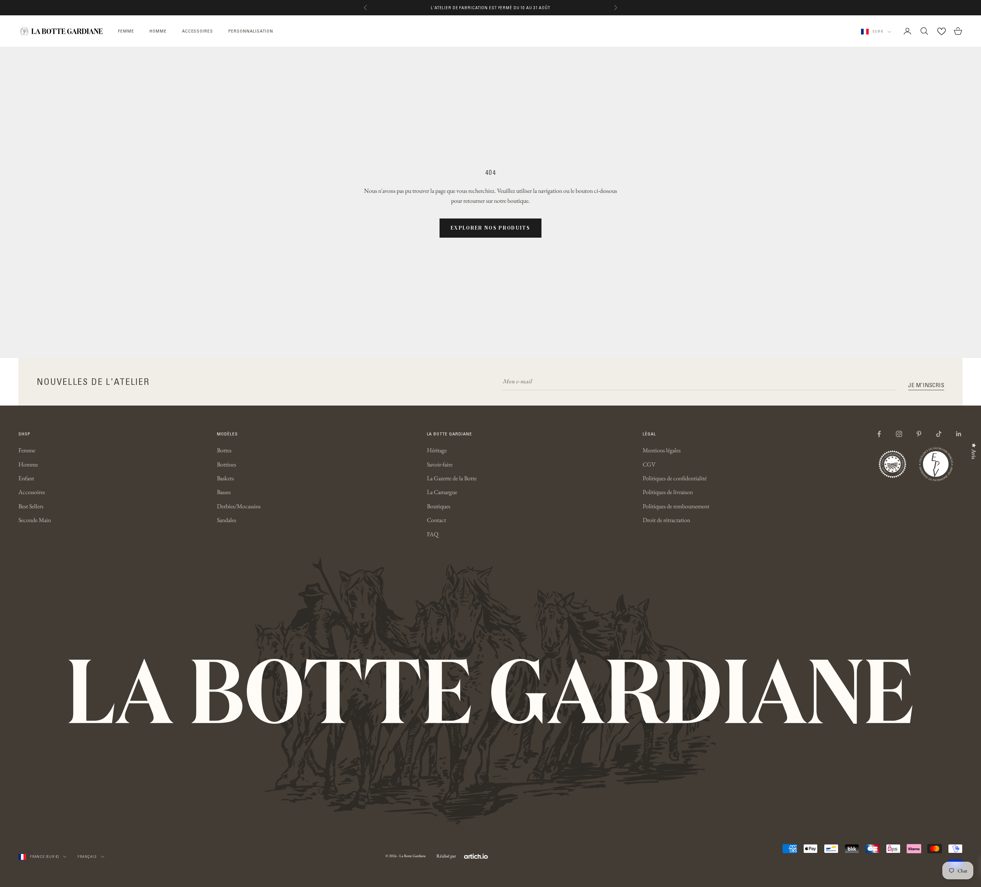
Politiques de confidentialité (675, 478)
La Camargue (442, 492)
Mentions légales (662, 450)
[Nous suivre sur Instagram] (899, 434)
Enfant (26, 478)
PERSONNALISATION (250, 31)
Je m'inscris (926, 385)
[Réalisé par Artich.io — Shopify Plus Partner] (476, 856)
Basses (224, 492)
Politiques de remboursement (676, 506)
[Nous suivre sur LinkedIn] (959, 434)
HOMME (158, 31)
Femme (26, 450)
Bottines (226, 464)
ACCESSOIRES (197, 31)
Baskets (225, 478)
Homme (28, 464)
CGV (649, 464)
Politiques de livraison (668, 492)
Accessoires (31, 492)
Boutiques (438, 506)
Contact (436, 520)
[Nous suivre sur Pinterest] (919, 434)
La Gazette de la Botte (452, 478)
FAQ (432, 534)
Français (87, 856)
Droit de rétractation (666, 520)
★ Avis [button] (974, 451)
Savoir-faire (440, 464)
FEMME (126, 31)
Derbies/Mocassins (239, 506)
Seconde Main (34, 520)
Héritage (437, 450)
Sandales (226, 520)
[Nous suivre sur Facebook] (879, 434)
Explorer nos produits (490, 228)
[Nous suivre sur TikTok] (939, 434)
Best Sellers (30, 506)
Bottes (224, 450)
